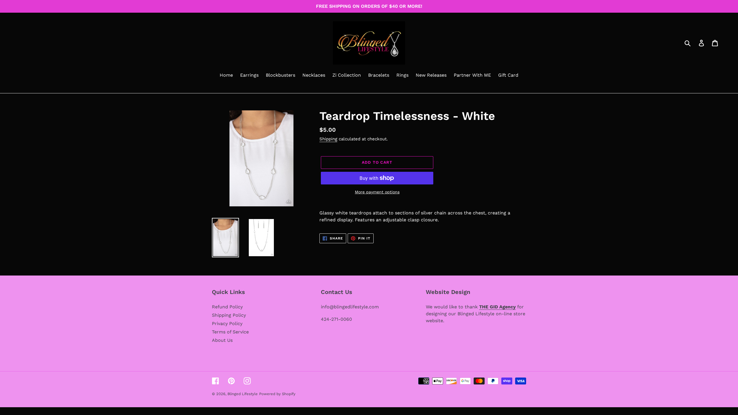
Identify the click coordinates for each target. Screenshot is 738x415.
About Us (222, 340)
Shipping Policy (229, 315)
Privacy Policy (227, 323)
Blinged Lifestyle (242, 394)
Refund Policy (227, 307)
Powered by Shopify (277, 394)
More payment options (377, 192)
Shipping (328, 139)
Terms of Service (230, 332)
